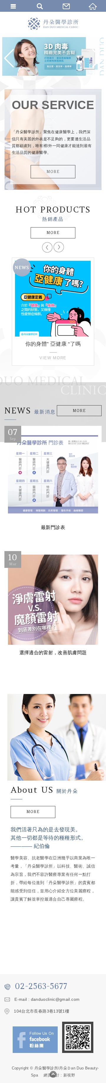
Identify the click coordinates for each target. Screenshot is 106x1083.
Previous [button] (47, 247)
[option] (53, 56)
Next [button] (59, 247)
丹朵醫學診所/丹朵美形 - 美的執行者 (53, 24)
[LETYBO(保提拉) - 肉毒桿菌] (53, 56)
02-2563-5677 (41, 986)
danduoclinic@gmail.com (55, 999)
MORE (53, 171)
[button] (10, 58)
